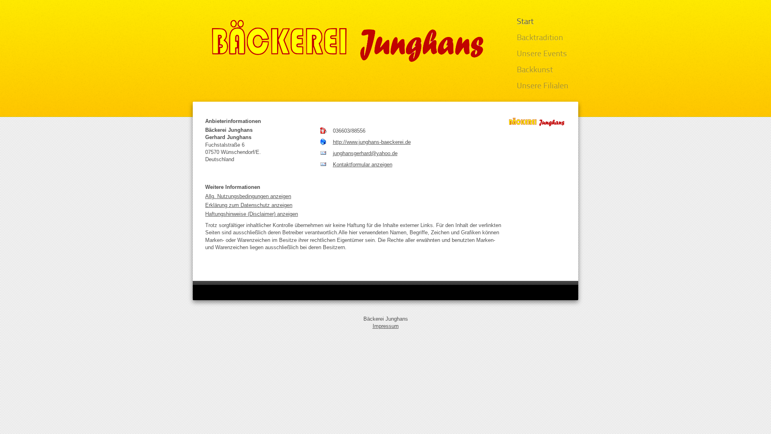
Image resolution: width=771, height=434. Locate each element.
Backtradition (540, 38)
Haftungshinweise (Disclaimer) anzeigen (251, 214)
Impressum (386, 326)
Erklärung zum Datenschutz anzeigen (248, 205)
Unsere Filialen (542, 86)
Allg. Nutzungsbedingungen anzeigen (248, 196)
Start (525, 22)
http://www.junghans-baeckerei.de (372, 142)
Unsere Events (542, 54)
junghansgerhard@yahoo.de (365, 153)
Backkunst (535, 70)
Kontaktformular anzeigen (362, 165)
